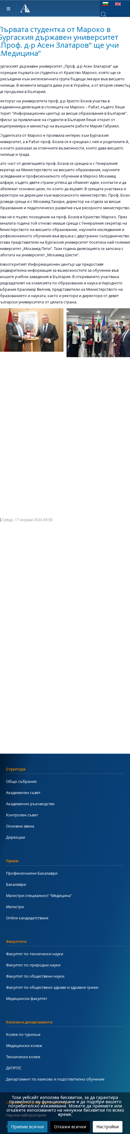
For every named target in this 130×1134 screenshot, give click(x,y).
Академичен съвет (23, 792)
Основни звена (20, 826)
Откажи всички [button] (70, 1126)
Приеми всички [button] (27, 1126)
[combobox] (108, 15)
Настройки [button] (107, 1126)
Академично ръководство (30, 803)
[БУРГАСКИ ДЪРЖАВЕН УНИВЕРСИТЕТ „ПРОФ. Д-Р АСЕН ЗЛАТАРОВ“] (25, 8)
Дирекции (15, 837)
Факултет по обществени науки (35, 976)
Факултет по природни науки (33, 965)
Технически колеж (23, 1056)
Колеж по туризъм (23, 1034)
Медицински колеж (24, 1045)
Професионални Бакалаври (31, 873)
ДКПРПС (13, 1068)
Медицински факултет (26, 998)
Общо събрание (21, 781)
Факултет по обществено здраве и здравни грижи (52, 987)
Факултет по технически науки (34, 953)
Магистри (15, 906)
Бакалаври (16, 884)
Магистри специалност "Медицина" (39, 895)
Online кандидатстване (27, 918)
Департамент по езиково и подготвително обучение (55, 1079)
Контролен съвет (22, 815)
